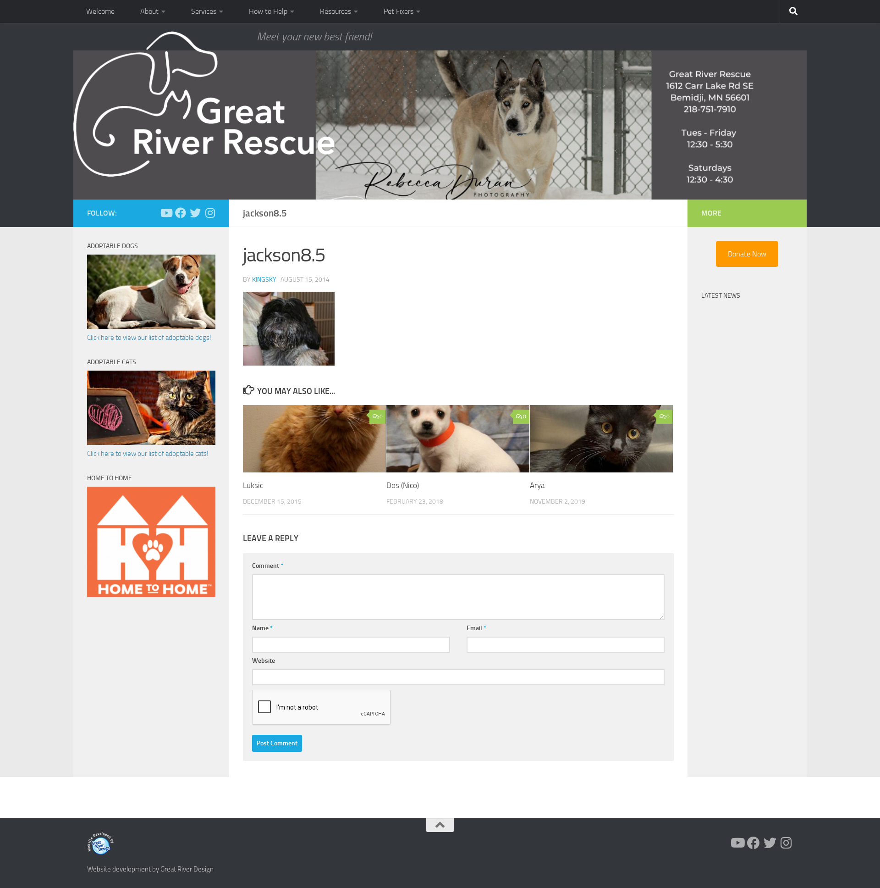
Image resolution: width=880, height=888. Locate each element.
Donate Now (747, 254)
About (149, 11)
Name (262, 628)
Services (203, 11)
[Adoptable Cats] (151, 442)
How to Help (268, 11)
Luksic (253, 485)
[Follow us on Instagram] (209, 212)
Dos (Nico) (402, 485)
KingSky (264, 279)
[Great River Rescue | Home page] (204, 104)
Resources (335, 11)
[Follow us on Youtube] (165, 212)
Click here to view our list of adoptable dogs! (149, 337)
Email (476, 628)
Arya (537, 485)
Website (263, 661)
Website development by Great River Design (150, 869)
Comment (267, 566)
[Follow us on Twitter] (195, 212)
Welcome (100, 11)
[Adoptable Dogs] (151, 326)
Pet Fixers (398, 11)
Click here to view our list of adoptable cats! (148, 454)
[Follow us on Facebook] (180, 212)
